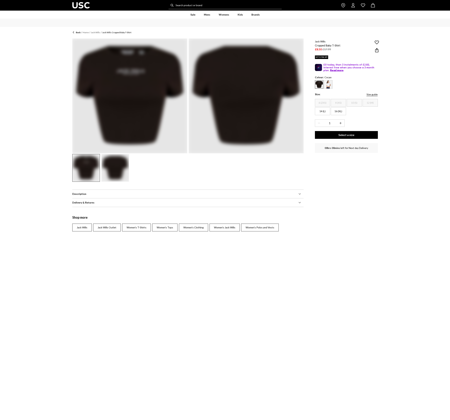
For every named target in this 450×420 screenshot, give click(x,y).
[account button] (353, 5)
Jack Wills (95, 32)
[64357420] (319, 84)
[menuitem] (193, 15)
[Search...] (172, 5)
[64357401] (328, 84)
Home (86, 32)
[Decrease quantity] (318, 123)
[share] (377, 50)
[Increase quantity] (341, 123)
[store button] (343, 5)
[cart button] (373, 5)
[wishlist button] (363, 5)
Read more (337, 70)
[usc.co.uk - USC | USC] (81, 5)
